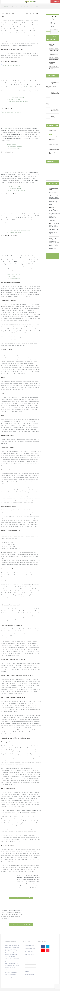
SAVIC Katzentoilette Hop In (13, 274)
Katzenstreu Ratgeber (53, 57)
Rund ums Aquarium (53, 147)
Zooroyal (3, 172)
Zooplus (7, 128)
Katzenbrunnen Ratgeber (30, 957)
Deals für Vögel (52, 139)
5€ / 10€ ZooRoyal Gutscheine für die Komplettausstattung (55, 92)
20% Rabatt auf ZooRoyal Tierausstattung (54, 116)
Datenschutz (27, 968)
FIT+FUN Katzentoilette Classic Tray (15, 97)
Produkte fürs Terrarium (54, 149)
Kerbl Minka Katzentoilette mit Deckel (16, 190)
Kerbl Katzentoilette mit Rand (14, 188)
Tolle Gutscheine (52, 130)
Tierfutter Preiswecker (29, 974)
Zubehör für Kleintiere (53, 144)
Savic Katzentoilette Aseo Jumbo (14, 146)
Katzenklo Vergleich (53, 66)
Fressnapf (28, 87)
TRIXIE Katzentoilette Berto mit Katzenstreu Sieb (18, 230)
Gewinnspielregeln (29, 965)
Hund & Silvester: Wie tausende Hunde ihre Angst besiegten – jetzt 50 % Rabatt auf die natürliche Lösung (52, 84)
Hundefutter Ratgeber (53, 59)
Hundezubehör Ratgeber (30, 948)
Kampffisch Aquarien (53, 54)
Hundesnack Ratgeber (53, 48)
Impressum (27, 971)
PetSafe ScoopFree (11, 144)
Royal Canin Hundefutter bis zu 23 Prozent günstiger (54, 109)
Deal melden (27, 960)
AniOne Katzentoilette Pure (13, 99)
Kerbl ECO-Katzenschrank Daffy (14, 232)
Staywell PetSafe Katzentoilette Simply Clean (17, 101)
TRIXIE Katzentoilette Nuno (13, 228)
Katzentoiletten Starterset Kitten (14, 186)
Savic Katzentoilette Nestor (13, 148)
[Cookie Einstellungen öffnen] (3, 988)
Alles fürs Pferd (52, 142)
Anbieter (51, 156)
